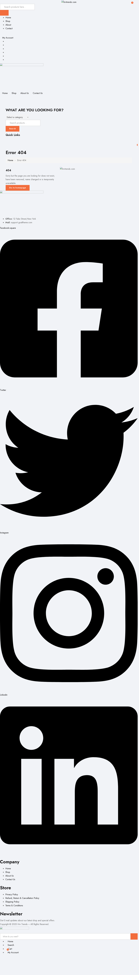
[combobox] (17, 117)
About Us (24, 93)
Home (8, 17)
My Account (7, 37)
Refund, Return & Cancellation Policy (22, 898)
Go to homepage (17, 187)
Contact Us (38, 93)
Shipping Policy (12, 901)
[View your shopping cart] (131, 1)
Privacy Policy (11, 894)
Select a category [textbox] (15, 117)
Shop (8, 21)
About (8, 24)
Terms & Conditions (14, 905)
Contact (9, 28)
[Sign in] (1, 140)
